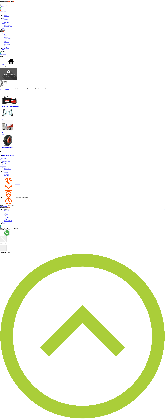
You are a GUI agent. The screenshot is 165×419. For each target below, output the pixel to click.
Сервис (3, 167)
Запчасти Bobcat (6, 22)
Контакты (3, 29)
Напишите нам (16, 228)
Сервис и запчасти (3, 158)
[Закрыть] (3, 239)
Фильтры (5, 20)
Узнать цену (2, 84)
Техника (3, 23)
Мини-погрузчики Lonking (8, 44)
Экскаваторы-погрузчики (7, 169)
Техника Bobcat (6, 219)
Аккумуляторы (6, 19)
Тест (4, 24)
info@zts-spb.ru (2, 6)
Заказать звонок (3, 51)
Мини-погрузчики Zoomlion (8, 25)
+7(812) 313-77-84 (3, 11)
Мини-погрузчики (6, 16)
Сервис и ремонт (4, 15)
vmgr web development (3, 206)
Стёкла (5, 40)
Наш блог (5, 34)
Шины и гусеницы (6, 21)
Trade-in (3, 28)
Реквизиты (5, 14)
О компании (4, 33)
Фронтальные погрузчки (7, 212)
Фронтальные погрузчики (7, 17)
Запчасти (3, 18)
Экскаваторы (6, 37)
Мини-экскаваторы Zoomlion (8, 26)
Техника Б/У (5, 47)
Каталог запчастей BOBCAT (4, 89)
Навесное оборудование (5, 27)
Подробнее (3, 119)
